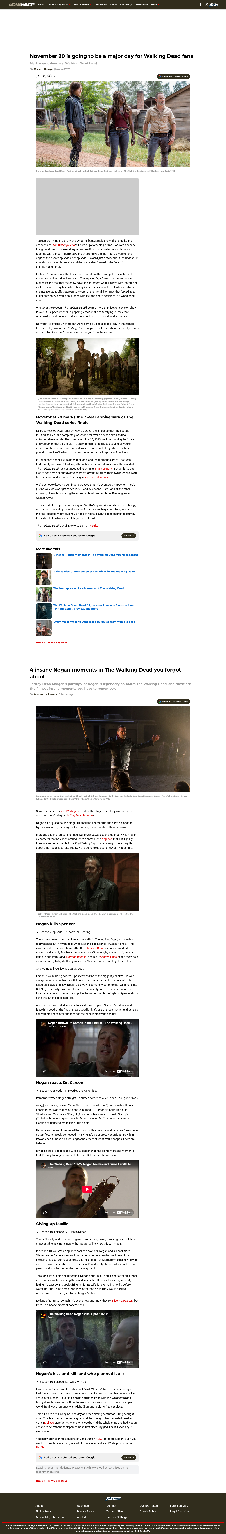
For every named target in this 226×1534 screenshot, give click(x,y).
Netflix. (40, 1447)
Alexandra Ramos (45, 694)
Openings (83, 1505)
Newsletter (142, 4)
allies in (122, 1300)
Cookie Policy (148, 1511)
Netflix (94, 525)
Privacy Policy (85, 1511)
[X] (206, 4)
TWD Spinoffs (81, 4)
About (113, 4)
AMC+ (99, 1438)
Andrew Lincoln (109, 956)
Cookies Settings (116, 1517)
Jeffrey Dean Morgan (79, 815)
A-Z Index (83, 1517)
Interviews (101, 4)
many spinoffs (104, 468)
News (41, 4)
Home (39, 642)
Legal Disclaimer (180, 1511)
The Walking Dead (57, 4)
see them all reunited (97, 477)
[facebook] (200, 4)
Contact (111, 1505)
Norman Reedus (76, 956)
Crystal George (43, 69)
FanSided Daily (179, 1505)
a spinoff (107, 839)
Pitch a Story (43, 1511)
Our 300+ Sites (149, 1505)
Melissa (49, 1422)
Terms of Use (114, 1511)
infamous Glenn (94, 948)
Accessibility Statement (50, 1517)
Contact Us (126, 4)
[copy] (55, 76)
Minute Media (19, 1525)
